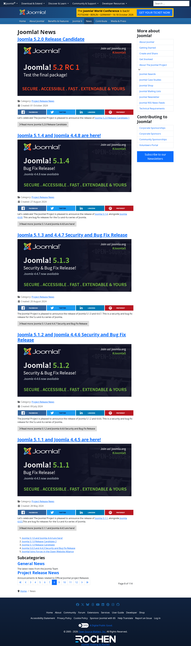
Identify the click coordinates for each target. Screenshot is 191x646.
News (89, 21)
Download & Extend (32, 3)
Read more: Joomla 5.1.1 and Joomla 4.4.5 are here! (48, 528)
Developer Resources (113, 3)
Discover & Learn (57, 3)
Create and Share (148, 53)
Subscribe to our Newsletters (155, 157)
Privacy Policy (64, 618)
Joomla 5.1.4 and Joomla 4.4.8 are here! (59, 135)
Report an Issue (143, 618)
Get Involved (146, 59)
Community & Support (84, 3)
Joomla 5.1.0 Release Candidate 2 (39, 541)
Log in (157, 618)
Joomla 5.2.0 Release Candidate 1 (112, 117)
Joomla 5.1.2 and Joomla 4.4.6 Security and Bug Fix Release (71, 337)
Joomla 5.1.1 (101, 518)
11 (70, 582)
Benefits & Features (58, 21)
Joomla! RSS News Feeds (152, 102)
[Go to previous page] (25, 582)
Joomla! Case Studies (150, 79)
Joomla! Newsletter (149, 97)
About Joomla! (37, 21)
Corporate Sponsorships (152, 127)
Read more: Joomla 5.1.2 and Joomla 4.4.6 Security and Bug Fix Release (58, 428)
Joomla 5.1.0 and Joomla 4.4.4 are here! (42, 538)
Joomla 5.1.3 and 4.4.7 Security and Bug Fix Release (72, 235)
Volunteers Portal (148, 145)
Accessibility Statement (43, 618)
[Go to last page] (87, 582)
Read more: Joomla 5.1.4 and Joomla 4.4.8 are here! (48, 224)
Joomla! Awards (147, 74)
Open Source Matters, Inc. (92, 631)
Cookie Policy (81, 618)
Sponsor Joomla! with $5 (102, 618)
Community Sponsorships (153, 139)
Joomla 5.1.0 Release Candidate (38, 544)
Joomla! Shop (146, 85)
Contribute (101, 21)
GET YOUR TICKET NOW (154, 12)
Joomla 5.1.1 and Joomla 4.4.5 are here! (59, 439)
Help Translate (125, 618)
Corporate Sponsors (150, 133)
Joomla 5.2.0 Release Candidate (50, 39)
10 (64, 582)
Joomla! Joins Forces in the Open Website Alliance (48, 551)
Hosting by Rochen (95, 644)
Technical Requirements (152, 108)
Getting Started (147, 47)
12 (76, 582)
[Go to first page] (20, 582)
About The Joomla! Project (153, 64)
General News (31, 563)
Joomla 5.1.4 (101, 214)
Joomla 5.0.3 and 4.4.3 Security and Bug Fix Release (48, 548)
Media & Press (118, 21)
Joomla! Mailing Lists (150, 91)
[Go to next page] (81, 582)
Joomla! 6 (77, 21)
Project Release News (43, 101)
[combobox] (171, 3)
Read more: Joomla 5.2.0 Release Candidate (44, 124)
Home (22, 21)
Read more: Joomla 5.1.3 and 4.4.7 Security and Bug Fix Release (54, 323)
